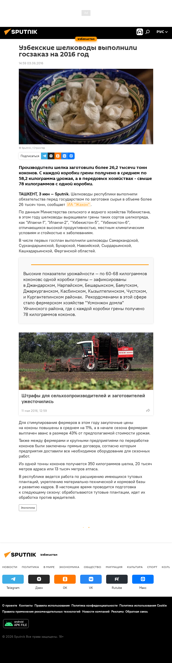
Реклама (117, 611)
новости (9, 567)
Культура (135, 567)
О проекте (9, 605)
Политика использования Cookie (143, 605)
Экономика (28, 507)
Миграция (114, 567)
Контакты (26, 605)
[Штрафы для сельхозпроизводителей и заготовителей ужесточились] (86, 361)
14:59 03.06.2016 (31, 63)
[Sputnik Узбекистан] (22, 36)
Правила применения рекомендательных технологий (41, 611)
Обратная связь (136, 611)
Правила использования (52, 605)
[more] (148, 410)
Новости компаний (96, 611)
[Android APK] (16, 624)
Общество (92, 567)
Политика (30, 567)
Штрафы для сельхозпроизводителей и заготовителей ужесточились (83, 398)
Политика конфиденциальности (94, 605)
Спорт (152, 567)
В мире (49, 567)
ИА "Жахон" (78, 204)
